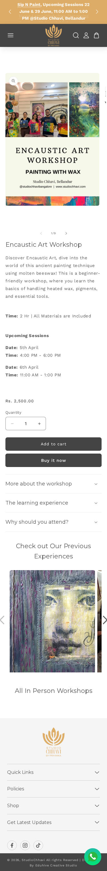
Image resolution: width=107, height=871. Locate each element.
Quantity (13, 412)
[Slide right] (66, 233)
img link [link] (19, 573)
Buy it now (53, 460)
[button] (53, 483)
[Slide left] (41, 233)
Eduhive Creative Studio (56, 865)
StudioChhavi (33, 860)
